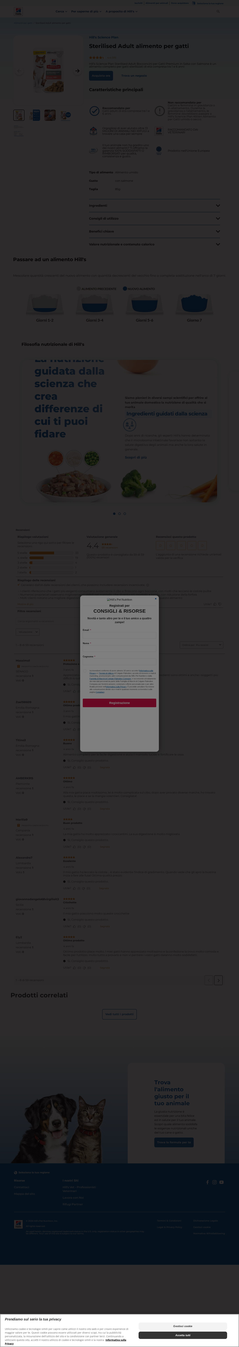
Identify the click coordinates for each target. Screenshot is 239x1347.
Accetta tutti (183, 1335)
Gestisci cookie (182, 1326)
